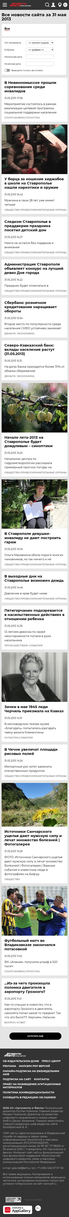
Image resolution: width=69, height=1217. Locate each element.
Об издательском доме (21, 1061)
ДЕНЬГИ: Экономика (19, 333)
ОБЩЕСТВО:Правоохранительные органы (35, 210)
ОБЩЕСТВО (12, 879)
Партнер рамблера (33, 1200)
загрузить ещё (35, 1036)
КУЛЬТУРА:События (18, 737)
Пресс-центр (51, 1061)
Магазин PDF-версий (34, 1066)
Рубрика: (9, 49)
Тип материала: (12, 42)
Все (7, 28)
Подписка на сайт (17, 1079)
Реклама (9, 1066)
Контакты (41, 1079)
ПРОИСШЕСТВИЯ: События (23, 645)
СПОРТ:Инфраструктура (22, 117)
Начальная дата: (13, 56)
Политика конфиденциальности (28, 1092)
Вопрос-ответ (14, 1022)
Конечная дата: (12, 64)
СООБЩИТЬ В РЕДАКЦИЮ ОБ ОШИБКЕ (29, 1097)
